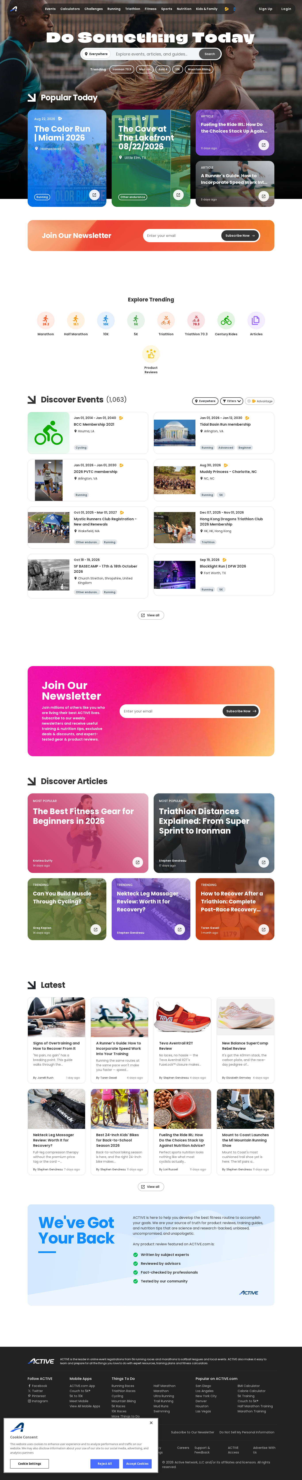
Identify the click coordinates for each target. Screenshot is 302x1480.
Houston (202, 1406)
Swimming (162, 1411)
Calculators (70, 9)
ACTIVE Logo (37, 1359)
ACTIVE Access (233, 1450)
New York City (206, 1396)
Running (113, 9)
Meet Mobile (79, 1401)
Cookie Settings (29, 1464)
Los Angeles (205, 1391)
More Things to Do (126, 1416)
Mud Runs (161, 1406)
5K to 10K (76, 1396)
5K (136, 324)
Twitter (37, 1391)
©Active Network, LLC (183, 1462)
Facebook (39, 1386)
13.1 (75, 324)
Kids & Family (206, 9)
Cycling (117, 1396)
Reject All (105, 1464)
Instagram (40, 1401)
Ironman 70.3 (122, 69)
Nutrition (184, 9)
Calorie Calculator (252, 1391)
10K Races (119, 1411)
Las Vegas (203, 1411)
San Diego (203, 1386)
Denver (201, 1401)
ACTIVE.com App (82, 1386)
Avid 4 (163, 69)
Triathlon (132, 9)
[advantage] (227, 9)
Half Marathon (165, 1386)
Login (286, 9)
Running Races (123, 1386)
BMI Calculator (249, 1386)
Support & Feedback (202, 1450)
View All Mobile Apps (85, 1406)
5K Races (118, 1406)
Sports (166, 9)
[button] (151, 54)
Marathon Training (252, 1411)
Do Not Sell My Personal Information (247, 1432)
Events (50, 9)
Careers (183, 1448)
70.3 (196, 324)
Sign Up (266, 9)
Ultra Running (164, 1396)
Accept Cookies (137, 1464)
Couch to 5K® (80, 1391)
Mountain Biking (199, 69)
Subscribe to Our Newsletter (192, 1432)
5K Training (246, 1396)
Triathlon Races (124, 1391)
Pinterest (39, 1396)
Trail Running (163, 1401)
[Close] (151, 1423)
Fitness (151, 9)
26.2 (46, 324)
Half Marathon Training (255, 1406)
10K (177, 69)
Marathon (161, 1391)
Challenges (93, 9)
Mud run (145, 69)
